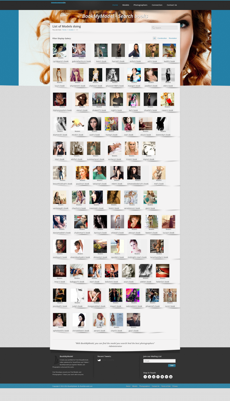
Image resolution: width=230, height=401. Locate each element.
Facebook (145, 377)
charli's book (116, 330)
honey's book (111, 134)
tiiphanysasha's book (62, 110)
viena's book (82, 110)
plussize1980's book (115, 86)
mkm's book (117, 183)
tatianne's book (99, 183)
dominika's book (163, 134)
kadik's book (169, 61)
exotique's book (60, 257)
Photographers (140, 5)
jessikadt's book (60, 306)
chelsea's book (95, 86)
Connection (157, 5)
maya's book (115, 306)
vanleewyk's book (60, 208)
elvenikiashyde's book (80, 257)
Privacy (175, 386)
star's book (94, 281)
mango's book (134, 86)
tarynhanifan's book (159, 257)
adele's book (145, 281)
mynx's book (148, 159)
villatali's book (117, 232)
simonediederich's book (137, 183)
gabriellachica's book (81, 61)
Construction (162, 38)
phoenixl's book (153, 306)
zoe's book (128, 134)
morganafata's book (96, 306)
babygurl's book (77, 281)
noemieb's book (96, 208)
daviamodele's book (62, 232)
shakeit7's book (99, 110)
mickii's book (77, 134)
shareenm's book (77, 86)
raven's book (167, 110)
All (154, 38)
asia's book (129, 281)
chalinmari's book (82, 232)
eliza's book (146, 134)
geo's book (150, 208)
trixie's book (131, 159)
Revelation (173, 38)
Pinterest (153, 377)
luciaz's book (168, 232)
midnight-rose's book (137, 257)
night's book (116, 110)
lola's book (59, 159)
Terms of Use (166, 386)
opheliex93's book (61, 330)
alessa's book (134, 232)
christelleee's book (81, 330)
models (71, 30)
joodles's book (151, 86)
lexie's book (114, 208)
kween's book (151, 232)
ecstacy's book (114, 159)
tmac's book (59, 281)
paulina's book (82, 183)
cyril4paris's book (60, 61)
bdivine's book (111, 281)
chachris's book (79, 208)
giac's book (133, 330)
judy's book (77, 306)
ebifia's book (76, 159)
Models (125, 5)
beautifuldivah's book (62, 183)
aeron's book (99, 330)
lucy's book (60, 86)
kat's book (133, 110)
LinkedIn (149, 377)
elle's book (168, 86)
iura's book (170, 306)
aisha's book (135, 61)
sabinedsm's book (134, 306)
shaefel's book (150, 110)
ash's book (152, 61)
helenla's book (162, 281)
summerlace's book (95, 159)
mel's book (159, 183)
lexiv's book (101, 61)
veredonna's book (132, 208)
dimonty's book (100, 257)
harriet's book (118, 61)
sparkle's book (117, 257)
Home (64, 30)
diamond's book (60, 134)
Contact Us (172, 5)
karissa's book (100, 232)
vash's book (94, 134)
